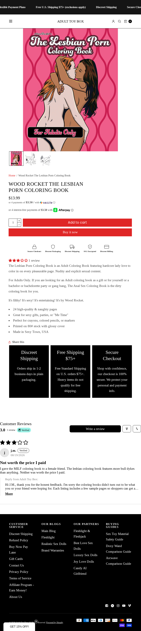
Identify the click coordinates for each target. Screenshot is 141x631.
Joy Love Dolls (84, 561)
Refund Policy (18, 540)
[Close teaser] (36, 621)
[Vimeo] (129, 605)
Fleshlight (48, 537)
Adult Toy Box (70, 21)
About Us (15, 597)
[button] (70, 202)
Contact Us (16, 565)
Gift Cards (16, 559)
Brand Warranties (52, 550)
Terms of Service (20, 578)
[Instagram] (118, 605)
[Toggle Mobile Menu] (13, 21)
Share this (18, 342)
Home (12, 175)
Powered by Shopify (54, 622)
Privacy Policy (18, 572)
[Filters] (126, 428)
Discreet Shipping (21, 534)
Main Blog (48, 531)
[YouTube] (123, 605)
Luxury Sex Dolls (85, 555)
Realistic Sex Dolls (53, 544)
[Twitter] (112, 605)
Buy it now (70, 232)
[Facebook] (106, 605)
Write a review (95, 429)
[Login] (113, 21)
